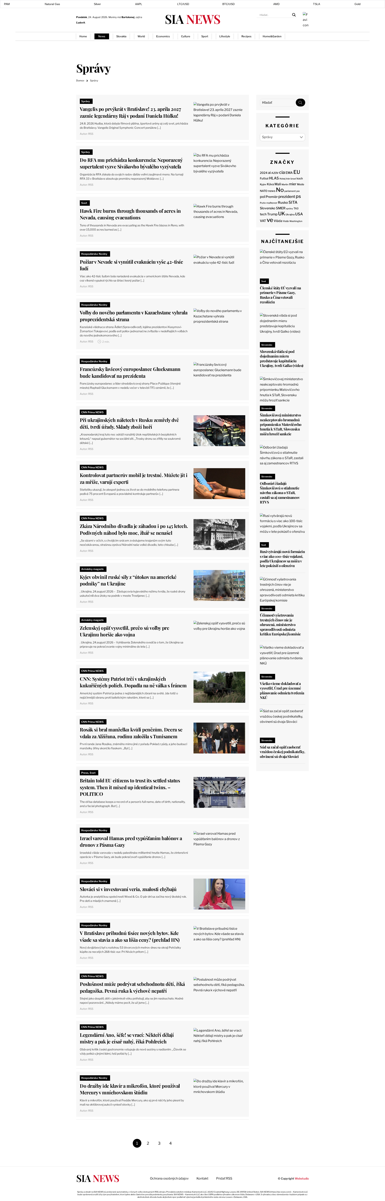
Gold (358, 4)
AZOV (275, 172)
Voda (286, 221)
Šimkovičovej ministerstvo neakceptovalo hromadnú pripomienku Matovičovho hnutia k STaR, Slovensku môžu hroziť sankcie (280, 424)
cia (282, 172)
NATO (263, 190)
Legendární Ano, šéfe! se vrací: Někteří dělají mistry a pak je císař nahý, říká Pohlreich (127, 1038)
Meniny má (121, 17)
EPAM (6, 4)
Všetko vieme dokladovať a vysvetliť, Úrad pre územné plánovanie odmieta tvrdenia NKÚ (282, 690)
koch (300, 178)
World (141, 36)
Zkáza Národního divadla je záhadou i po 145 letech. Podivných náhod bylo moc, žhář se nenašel (134, 529)
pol (262, 196)
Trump (272, 214)
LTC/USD (183, 4)
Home (83, 36)
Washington (295, 221)
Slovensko (267, 208)
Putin (263, 203)
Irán (288, 178)
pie (298, 191)
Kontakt (202, 1178)
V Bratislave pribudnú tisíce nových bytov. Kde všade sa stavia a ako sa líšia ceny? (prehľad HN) (129, 936)
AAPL (138, 4)
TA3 (296, 208)
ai (269, 173)
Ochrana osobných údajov (169, 1178)
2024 (263, 173)
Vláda (278, 221)
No (280, 189)
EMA (289, 173)
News (101, 36)
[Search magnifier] (294, 15)
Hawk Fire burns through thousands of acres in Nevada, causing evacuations (130, 214)
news (271, 191)
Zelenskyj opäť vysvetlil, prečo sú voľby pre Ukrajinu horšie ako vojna (124, 631)
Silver (97, 4)
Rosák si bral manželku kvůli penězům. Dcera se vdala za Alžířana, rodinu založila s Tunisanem (131, 732)
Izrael (293, 178)
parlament (290, 191)
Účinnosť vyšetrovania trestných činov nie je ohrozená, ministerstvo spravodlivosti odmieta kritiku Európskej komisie (280, 624)
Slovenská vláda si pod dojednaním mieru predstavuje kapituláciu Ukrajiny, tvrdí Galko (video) (281, 358)
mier (292, 184)
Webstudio (302, 1178)
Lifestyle (224, 36)
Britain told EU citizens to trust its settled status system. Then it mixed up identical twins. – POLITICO (130, 787)
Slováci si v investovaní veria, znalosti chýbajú (128, 889)
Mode (300, 184)
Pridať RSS (301, 36)
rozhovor (271, 202)
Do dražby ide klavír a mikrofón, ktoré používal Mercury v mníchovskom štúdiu (130, 1089)
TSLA (316, 4)
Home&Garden (272, 36)
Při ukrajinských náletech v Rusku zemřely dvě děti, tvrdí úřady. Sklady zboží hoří (129, 423)
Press (84, 772)
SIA (192, 18)
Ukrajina (290, 214)
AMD (276, 4)
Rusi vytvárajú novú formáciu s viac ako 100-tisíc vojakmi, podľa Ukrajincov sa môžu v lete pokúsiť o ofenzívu (282, 558)
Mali (278, 184)
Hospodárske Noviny (94, 253)
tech (263, 214)
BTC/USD (228, 4)
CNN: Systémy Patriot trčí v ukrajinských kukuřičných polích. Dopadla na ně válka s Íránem (133, 682)
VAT (263, 221)
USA (299, 214)
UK (281, 214)
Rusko (283, 203)
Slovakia (121, 36)
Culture (185, 36)
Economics (163, 36)
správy (289, 208)
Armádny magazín (92, 569)
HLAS (274, 178)
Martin (285, 184)
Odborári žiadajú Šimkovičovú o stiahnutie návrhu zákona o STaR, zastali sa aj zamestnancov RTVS (279, 493)
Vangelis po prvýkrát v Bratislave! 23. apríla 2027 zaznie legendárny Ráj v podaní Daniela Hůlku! (130, 112)
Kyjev (263, 184)
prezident (286, 196)
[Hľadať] (300, 103)
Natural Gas (52, 4)
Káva (270, 184)
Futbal (264, 178)
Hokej (283, 178)
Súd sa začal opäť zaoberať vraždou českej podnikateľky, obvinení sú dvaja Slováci (282, 752)
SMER (280, 208)
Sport (204, 36)
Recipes (246, 36)
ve (270, 219)
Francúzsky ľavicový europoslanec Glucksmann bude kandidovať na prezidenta (130, 372)
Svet (84, 203)
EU (296, 172)
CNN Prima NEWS (92, 412)
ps (298, 196)
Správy (85, 101)
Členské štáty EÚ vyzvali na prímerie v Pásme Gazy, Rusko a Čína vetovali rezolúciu (280, 295)
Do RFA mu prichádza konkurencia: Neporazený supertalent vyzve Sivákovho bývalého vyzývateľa (131, 163)
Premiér (272, 197)
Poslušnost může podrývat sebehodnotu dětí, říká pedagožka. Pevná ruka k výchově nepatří (132, 987)
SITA (293, 202)
